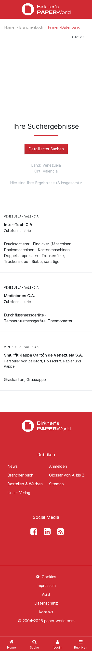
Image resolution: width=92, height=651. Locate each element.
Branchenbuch (31, 27)
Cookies (48, 576)
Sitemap (56, 483)
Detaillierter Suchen (46, 148)
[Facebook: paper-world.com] (32, 532)
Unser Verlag (18, 492)
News (12, 466)
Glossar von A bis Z (67, 475)
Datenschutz (46, 603)
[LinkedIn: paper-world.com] (46, 532)
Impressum (46, 585)
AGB (46, 594)
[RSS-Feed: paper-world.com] (59, 532)
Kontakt (46, 611)
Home (9, 27)
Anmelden (58, 466)
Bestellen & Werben (25, 483)
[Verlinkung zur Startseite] (46, 9)
